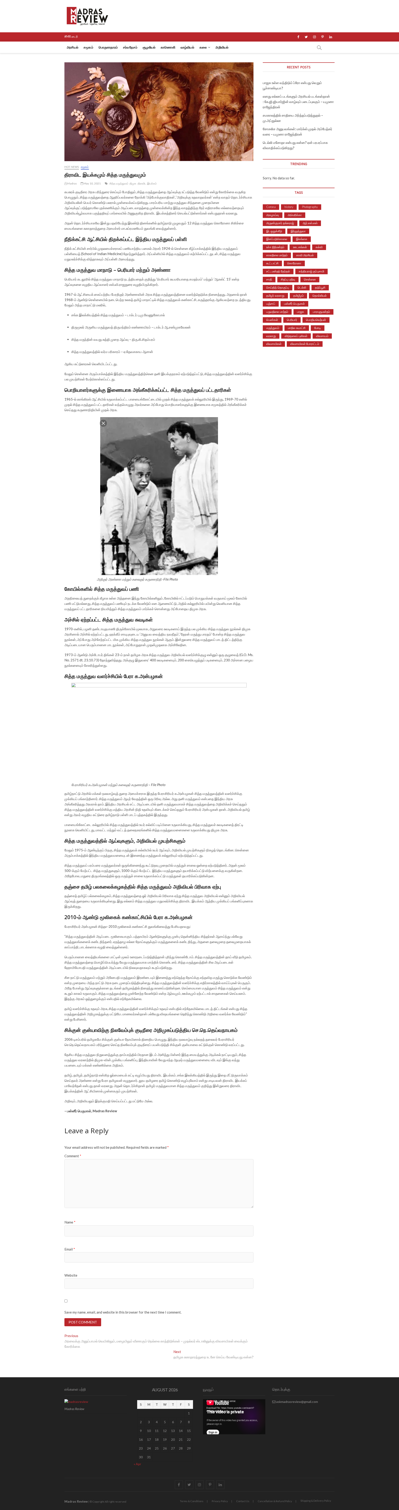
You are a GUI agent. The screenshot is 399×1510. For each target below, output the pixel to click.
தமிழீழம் (298, 295)
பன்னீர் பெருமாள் (294, 303)
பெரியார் (292, 320)
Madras (72, 183)
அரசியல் (72, 47)
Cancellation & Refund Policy (275, 1501)
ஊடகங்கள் (300, 247)
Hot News (71, 167)
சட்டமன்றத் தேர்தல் (278, 271)
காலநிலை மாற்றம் (276, 255)
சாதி (269, 279)
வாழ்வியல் (187, 47)
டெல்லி (302, 287)
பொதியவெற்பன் (316, 320)
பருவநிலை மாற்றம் (277, 311)
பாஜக (300, 311)
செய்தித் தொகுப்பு (277, 287)
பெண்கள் (272, 320)
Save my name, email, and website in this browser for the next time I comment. (122, 1312)
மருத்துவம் (272, 328)
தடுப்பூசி (320, 287)
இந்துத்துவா (298, 231)
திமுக (133, 183)
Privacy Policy (220, 1501)
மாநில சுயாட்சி (296, 328)
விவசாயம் (322, 336)
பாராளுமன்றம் (321, 311)
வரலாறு (271, 336)
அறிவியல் (221, 47)
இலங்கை (301, 239)
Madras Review (76, 1501)
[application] (234, 1416)
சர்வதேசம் (130, 47)
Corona (271, 207)
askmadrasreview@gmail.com (296, 1402)
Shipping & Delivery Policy (315, 1500)
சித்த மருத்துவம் (118, 183)
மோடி (317, 328)
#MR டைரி (71, 36)
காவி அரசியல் (305, 255)
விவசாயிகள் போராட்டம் (304, 344)
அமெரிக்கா (295, 215)
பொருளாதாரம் (108, 47)
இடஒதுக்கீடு (274, 231)
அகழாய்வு (272, 215)
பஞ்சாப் (270, 303)
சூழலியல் (149, 47)
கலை (203, 47)
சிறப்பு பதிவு (288, 279)
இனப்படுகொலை (276, 239)
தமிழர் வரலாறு (275, 295)
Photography (310, 207)
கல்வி (319, 247)
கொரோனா (294, 263)
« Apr (137, 1464)
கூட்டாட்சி (272, 263)
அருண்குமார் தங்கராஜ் (280, 223)
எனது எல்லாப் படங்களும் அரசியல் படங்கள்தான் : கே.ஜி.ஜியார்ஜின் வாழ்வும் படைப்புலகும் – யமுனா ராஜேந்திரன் (298, 101)
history (288, 207)
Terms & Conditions (191, 1501)
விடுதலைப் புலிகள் (296, 336)
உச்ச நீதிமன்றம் (275, 247)
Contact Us (242, 1501)
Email (69, 1249)
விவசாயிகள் (273, 344)
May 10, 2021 (92, 183)
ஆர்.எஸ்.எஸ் (310, 223)
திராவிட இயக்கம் (147, 183)
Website (70, 1275)
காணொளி (168, 47)
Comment (72, 1156)
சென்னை (310, 279)
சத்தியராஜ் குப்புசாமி (311, 271)
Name (70, 1222)
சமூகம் (88, 47)
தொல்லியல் (319, 295)
